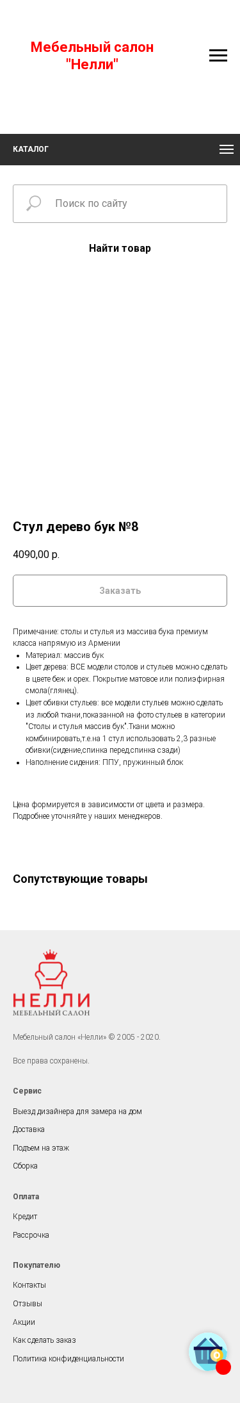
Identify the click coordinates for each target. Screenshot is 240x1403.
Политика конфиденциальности (68, 1358)
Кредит (25, 1216)
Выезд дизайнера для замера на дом (77, 1111)
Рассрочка (31, 1235)
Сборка (25, 1165)
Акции (24, 1322)
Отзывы (27, 1303)
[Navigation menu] (218, 55)
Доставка (29, 1129)
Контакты (29, 1285)
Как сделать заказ (44, 1340)
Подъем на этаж (41, 1148)
